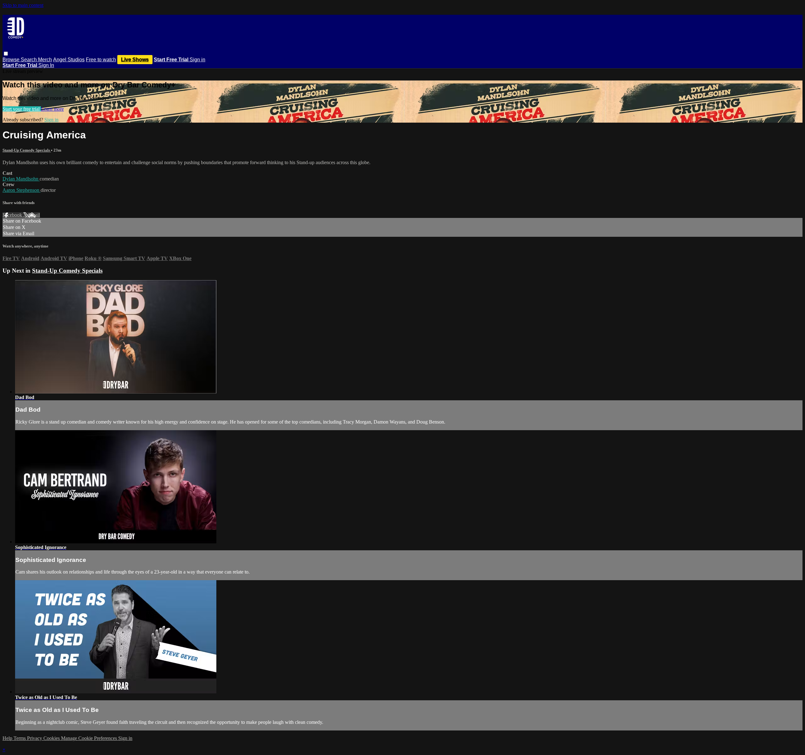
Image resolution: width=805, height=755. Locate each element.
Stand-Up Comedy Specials (27, 150)
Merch (45, 59)
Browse (12, 59)
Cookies (52, 738)
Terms (20, 738)
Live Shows (135, 59)
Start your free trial (22, 109)
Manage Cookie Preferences (89, 738)
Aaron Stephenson (22, 190)
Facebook (13, 215)
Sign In (46, 65)
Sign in (197, 59)
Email (34, 215)
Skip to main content (23, 5)
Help (8, 738)
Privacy (35, 738)
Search (29, 59)
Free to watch (101, 59)
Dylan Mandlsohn (21, 178)
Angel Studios (69, 59)
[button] (6, 54)
